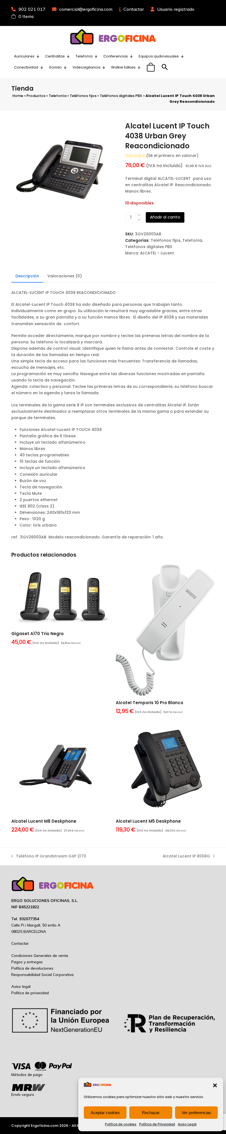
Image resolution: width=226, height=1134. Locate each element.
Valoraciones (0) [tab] (64, 276)
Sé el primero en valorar (172, 155)
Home (17, 95)
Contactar (133, 9)
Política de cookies (120, 1124)
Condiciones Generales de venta (39, 955)
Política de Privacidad (157, 1124)
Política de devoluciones (32, 968)
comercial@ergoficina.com (85, 9)
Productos (35, 95)
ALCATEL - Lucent (157, 253)
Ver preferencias (196, 1112)
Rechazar (151, 1112)
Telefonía (57, 95)
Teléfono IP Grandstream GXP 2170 (48, 856)
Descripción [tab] (27, 276)
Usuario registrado (175, 9)
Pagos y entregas (27, 961)
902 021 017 (31, 9)
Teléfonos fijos (83, 95)
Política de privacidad (30, 992)
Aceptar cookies (105, 1112)
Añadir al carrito (165, 217)
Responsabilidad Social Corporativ (41, 974)
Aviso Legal (187, 1124)
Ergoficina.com (44, 1125)
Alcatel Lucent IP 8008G (186, 856)
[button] (215, 1085)
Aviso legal (21, 986)
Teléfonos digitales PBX (121, 95)
